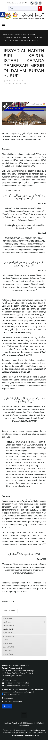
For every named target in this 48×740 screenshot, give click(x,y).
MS (20, 3)
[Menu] (3, 25)
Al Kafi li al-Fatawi (9, 625)
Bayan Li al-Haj (8, 643)
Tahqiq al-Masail (8, 636)
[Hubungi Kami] (32, 3)
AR (26, 3)
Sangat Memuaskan (11, 694)
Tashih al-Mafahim (9, 647)
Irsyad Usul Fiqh (8, 633)
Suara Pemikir (7, 650)
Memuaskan (8, 698)
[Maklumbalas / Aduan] (36, 3)
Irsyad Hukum (7, 622)
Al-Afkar (5, 640)
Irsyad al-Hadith (10, 611)
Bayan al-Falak (8, 654)
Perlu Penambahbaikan (12, 702)
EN (23, 3)
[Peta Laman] (40, 3)
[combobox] (23, 8)
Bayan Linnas (7, 618)
